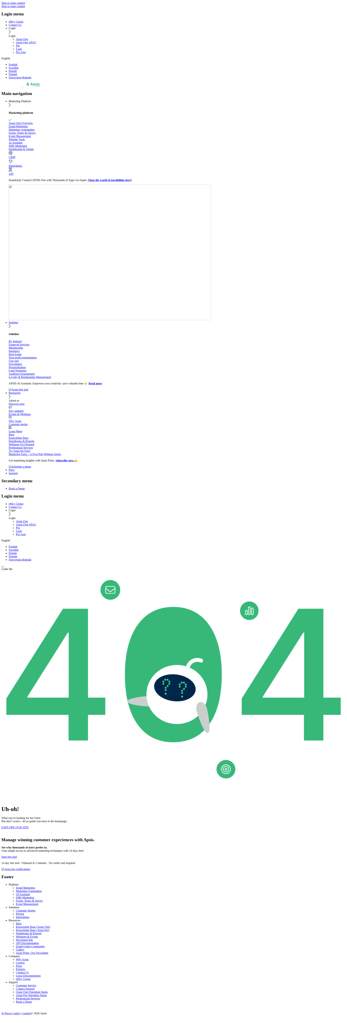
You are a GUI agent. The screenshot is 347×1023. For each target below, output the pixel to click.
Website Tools (17, 139)
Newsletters (15, 364)
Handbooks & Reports (21, 441)
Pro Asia (21, 52)
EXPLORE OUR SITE (15, 827)
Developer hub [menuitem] (24, 939)
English (13, 64)
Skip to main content (13, 3)
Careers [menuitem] (20, 962)
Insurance (14, 351)
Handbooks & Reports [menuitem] (29, 933)
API (11, 173)
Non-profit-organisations (23, 357)
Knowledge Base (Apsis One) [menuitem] (33, 926)
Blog (11, 434)
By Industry (15, 341)
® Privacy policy (11, 1013)
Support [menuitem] (13, 982)
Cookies (26, 1013)
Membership (16, 347)
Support (13, 473)
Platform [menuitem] (13, 884)
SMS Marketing (18, 145)
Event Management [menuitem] (27, 904)
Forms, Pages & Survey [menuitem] (29, 900)
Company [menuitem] (14, 956)
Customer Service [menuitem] (26, 985)
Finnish (13, 74)
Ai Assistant (15, 142)
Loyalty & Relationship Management (30, 377)
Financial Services (19, 344)
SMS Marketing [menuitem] (25, 897)
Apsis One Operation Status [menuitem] (32, 992)
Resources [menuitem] (14, 920)
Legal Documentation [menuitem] (28, 975)
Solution (13, 322)
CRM (12, 157)
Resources (14, 392)
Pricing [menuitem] (20, 913)
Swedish (13, 67)
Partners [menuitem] (20, 969)
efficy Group (16, 21)
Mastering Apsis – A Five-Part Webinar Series (35, 454)
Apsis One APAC (26, 42)
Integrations (15, 165)
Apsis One (22, 39)
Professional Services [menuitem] (28, 998)
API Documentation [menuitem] (27, 943)
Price (11, 469)
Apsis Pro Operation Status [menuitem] (31, 995)
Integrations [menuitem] (22, 917)
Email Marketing (18, 126)
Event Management (20, 136)
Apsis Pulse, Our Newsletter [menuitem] (32, 952)
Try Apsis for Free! (19, 450)
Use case (14, 360)
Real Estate (15, 354)
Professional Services (21, 447)
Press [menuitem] (19, 965)
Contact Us (15, 24)
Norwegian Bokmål (20, 77)
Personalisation (17, 367)
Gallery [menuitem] (20, 949)
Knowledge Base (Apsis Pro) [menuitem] (32, 930)
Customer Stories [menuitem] (25, 910)
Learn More (15, 431)
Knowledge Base (18, 437)
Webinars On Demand (21, 444)
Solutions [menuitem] (14, 907)
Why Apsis (15, 421)
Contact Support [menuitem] (25, 988)
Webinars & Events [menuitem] (27, 936)
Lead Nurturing (17, 370)
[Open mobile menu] (2, 566)
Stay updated (16, 410)
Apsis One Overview (21, 123)
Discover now (17, 403)
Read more (95, 383)
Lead (19, 48)
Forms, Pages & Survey (22, 132)
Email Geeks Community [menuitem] (30, 946)
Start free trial (9, 856)
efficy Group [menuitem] (23, 978)
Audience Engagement (22, 373)
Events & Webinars (20, 414)
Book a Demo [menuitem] (17, 488)
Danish (13, 71)
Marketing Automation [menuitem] (29, 891)
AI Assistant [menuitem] (23, 894)
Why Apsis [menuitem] (22, 959)
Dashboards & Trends (21, 149)
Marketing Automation (22, 129)
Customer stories (18, 424)
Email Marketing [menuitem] (25, 887)
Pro (18, 45)
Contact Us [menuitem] (22, 972)
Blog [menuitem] (19, 923)
